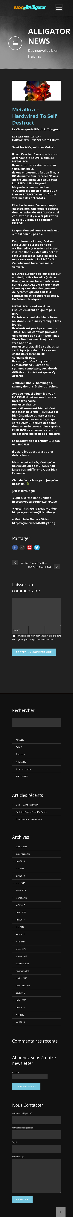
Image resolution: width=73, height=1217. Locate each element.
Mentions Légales (23, 769)
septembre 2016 (23, 985)
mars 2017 (20, 941)
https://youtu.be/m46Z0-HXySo (34, 501)
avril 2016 (20, 1022)
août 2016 (20, 993)
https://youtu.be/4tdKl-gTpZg (33, 523)
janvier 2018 (21, 897)
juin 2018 (20, 861)
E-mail (15, 1072)
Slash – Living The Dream (27, 804)
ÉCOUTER (20, 754)
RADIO (19, 747)
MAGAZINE (21, 762)
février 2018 (21, 890)
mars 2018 (20, 883)
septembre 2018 (23, 854)
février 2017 (21, 949)
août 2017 (20, 905)
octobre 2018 (21, 846)
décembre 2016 (22, 963)
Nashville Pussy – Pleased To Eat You (31, 812)
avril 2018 (20, 876)
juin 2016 (20, 1007)
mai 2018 (20, 868)
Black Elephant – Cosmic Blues (29, 819)
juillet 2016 (21, 1000)
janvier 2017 (21, 956)
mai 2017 (20, 927)
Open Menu (59, 7)
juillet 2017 (21, 912)
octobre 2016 (21, 978)
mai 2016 (20, 1015)
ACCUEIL (20, 740)
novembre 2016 (23, 971)
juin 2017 (20, 919)
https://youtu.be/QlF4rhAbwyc (34, 512)
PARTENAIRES (22, 776)
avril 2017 (20, 934)
